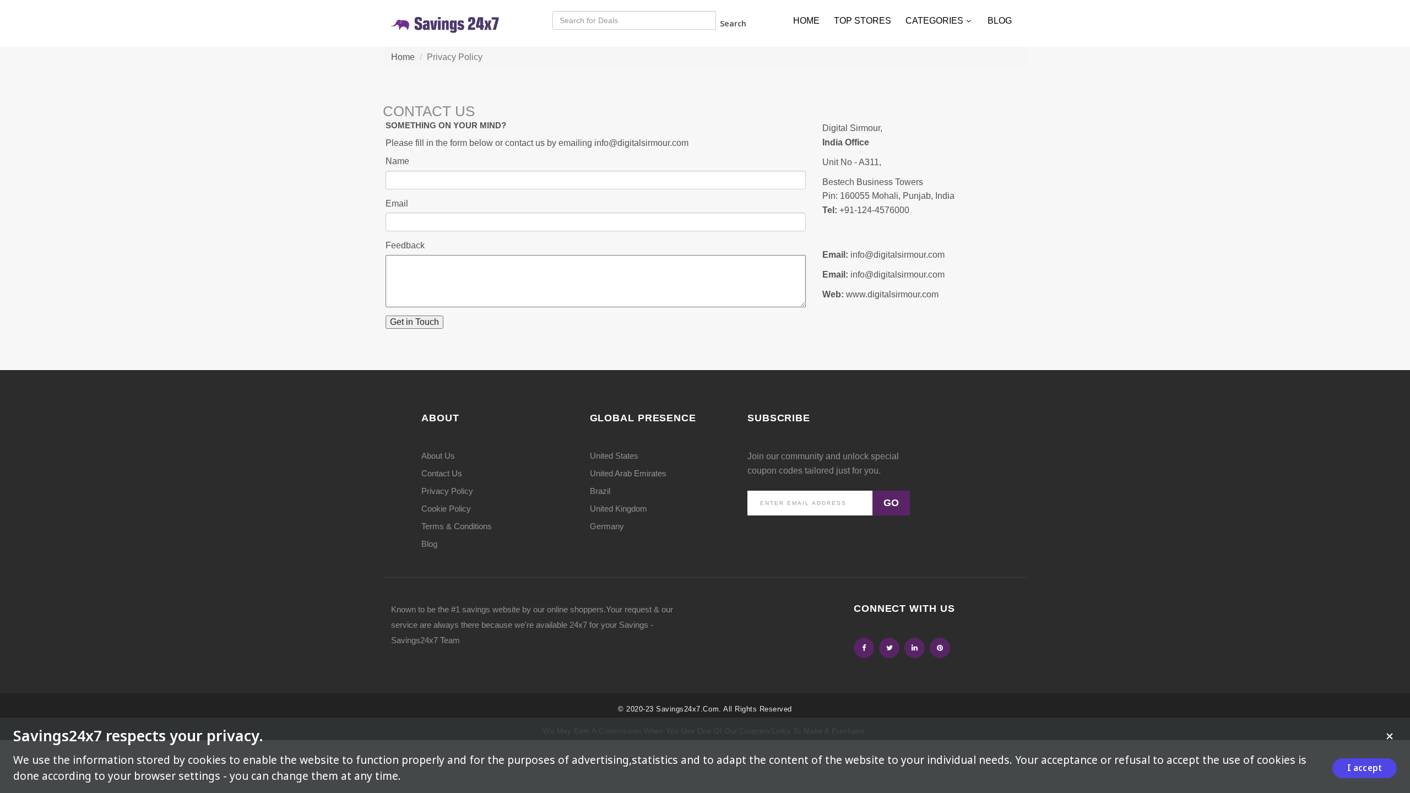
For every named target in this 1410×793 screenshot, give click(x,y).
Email (397, 203)
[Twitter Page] (889, 648)
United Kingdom (618, 508)
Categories (934, 20)
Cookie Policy (446, 508)
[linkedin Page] (914, 648)
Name (397, 161)
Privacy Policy (447, 491)
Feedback (405, 245)
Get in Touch (414, 322)
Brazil (600, 491)
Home (806, 20)
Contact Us (441, 473)
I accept (1364, 767)
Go (891, 502)
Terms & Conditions (456, 526)
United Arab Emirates (628, 473)
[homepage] (446, 23)
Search (733, 23)
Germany (607, 526)
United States (614, 455)
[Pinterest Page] (940, 648)
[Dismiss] (1389, 736)
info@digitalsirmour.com (641, 143)
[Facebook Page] (864, 648)
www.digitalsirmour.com (892, 294)
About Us (438, 455)
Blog (1000, 20)
